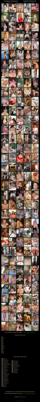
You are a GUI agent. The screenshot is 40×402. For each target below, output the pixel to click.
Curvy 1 (2, 337)
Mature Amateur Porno (16, 365)
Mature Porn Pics (15, 370)
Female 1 (25, 2)
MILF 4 (32, 2)
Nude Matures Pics (6, 370)
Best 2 (2, 344)
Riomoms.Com (5, 362)
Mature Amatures (5, 379)
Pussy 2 (2, 349)
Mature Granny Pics (16, 366)
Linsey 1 (17, 2)
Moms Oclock (5, 377)
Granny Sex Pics (5, 376)
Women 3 (2, 338)
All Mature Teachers (6, 363)
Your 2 (2, 339)
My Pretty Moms (15, 372)
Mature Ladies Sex (6, 383)
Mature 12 (10, 2)
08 (32, 332)
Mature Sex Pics (5, 369)
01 (23, 332)
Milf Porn (4, 385)
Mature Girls (5, 372)
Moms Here (4, 358)
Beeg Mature (5, 386)
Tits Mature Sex (5, 378)
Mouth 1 (2, 345)
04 (27, 332)
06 (29, 332)
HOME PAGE (22, 396)
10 (34, 332)
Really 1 (2, 340)
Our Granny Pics (15, 364)
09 (33, 332)
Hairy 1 (2, 342)
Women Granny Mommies (7, 364)
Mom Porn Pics (5, 371)
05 (28, 332)
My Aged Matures (15, 363)
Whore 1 (2, 343)
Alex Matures (5, 365)
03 (25, 332)
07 (31, 332)
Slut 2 (2, 350)
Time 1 (2, 352)
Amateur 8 (2, 348)
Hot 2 (2, 2)
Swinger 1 (2, 351)
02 (24, 332)
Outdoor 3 (2, 346)
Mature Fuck (5, 384)
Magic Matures (15, 371)
